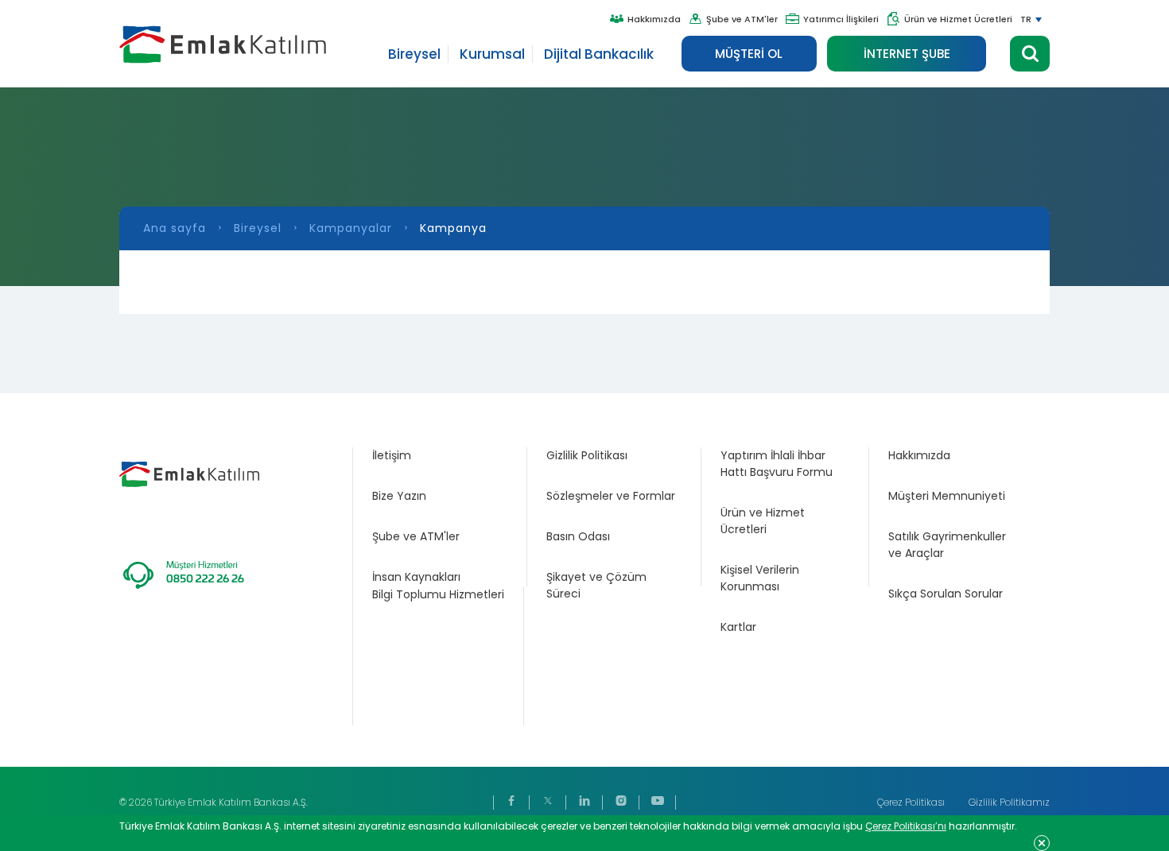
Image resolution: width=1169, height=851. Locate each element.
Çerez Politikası (911, 802)
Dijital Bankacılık (599, 54)
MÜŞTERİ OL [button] (749, 53)
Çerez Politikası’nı (905, 826)
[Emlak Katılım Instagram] (621, 802)
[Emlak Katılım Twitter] (548, 802)
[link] (439, 455)
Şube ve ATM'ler (742, 19)
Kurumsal (492, 54)
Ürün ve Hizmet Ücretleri (958, 19)
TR (1025, 19)
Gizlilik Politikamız (1009, 802)
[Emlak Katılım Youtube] (657, 802)
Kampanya (453, 228)
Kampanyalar (350, 228)
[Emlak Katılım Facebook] (511, 802)
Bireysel (414, 54)
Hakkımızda (654, 19)
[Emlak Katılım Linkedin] (584, 802)
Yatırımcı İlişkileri (841, 19)
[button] (1030, 54)
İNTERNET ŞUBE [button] (907, 53)
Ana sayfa (174, 228)
